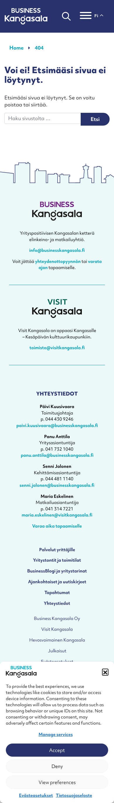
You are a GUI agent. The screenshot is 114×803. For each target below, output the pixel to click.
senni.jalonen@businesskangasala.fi (57, 485)
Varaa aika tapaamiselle (57, 526)
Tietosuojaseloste (74, 795)
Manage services (56, 734)
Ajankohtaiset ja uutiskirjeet (57, 582)
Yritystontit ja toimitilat (57, 560)
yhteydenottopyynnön (58, 261)
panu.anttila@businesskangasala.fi (57, 455)
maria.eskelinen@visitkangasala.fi (57, 515)
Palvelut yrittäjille (57, 550)
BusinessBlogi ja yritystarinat (57, 571)
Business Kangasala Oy (57, 618)
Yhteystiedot (57, 603)
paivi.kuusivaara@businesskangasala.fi (57, 425)
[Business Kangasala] (26, 16)
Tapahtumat (57, 592)
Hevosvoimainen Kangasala (57, 640)
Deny (57, 766)
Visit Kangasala (57, 629)
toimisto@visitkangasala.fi (57, 348)
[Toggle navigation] (85, 16)
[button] (105, 672)
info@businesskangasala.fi (57, 250)
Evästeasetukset (36, 795)
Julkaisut (57, 651)
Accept (57, 750)
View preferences (57, 782)
